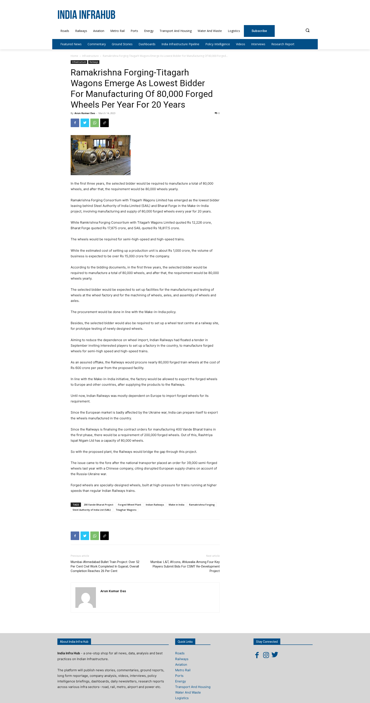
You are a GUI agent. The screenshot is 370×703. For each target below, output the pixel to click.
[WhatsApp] (94, 123)
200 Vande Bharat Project (98, 504)
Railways (94, 61)
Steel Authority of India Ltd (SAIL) (92, 509)
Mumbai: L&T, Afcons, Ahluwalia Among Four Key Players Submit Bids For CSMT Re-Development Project (185, 566)
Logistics (182, 698)
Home (74, 56)
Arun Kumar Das (85, 113)
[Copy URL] (104, 123)
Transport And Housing (192, 687)
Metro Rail (183, 670)
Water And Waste (188, 692)
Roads (180, 653)
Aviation (181, 664)
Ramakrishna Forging (202, 504)
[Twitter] (85, 123)
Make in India (176, 504)
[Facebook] (75, 123)
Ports (179, 676)
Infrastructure (90, 56)
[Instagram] (266, 655)
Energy (180, 681)
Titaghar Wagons (126, 509)
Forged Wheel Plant (129, 504)
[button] (307, 30)
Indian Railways (155, 504)
